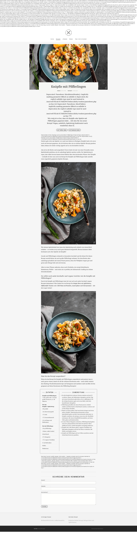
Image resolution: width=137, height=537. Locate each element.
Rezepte (58, 39)
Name (43, 480)
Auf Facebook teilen (74, 130)
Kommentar (44, 492)
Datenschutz (100, 528)
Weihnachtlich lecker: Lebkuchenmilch (52, 520)
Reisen (71, 39)
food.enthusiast (41, 528)
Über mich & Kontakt (80, 39)
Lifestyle (65, 39)
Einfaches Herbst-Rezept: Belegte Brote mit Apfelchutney (81, 521)
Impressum (93, 528)
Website (43, 486)
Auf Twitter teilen (62, 130)
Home (52, 39)
